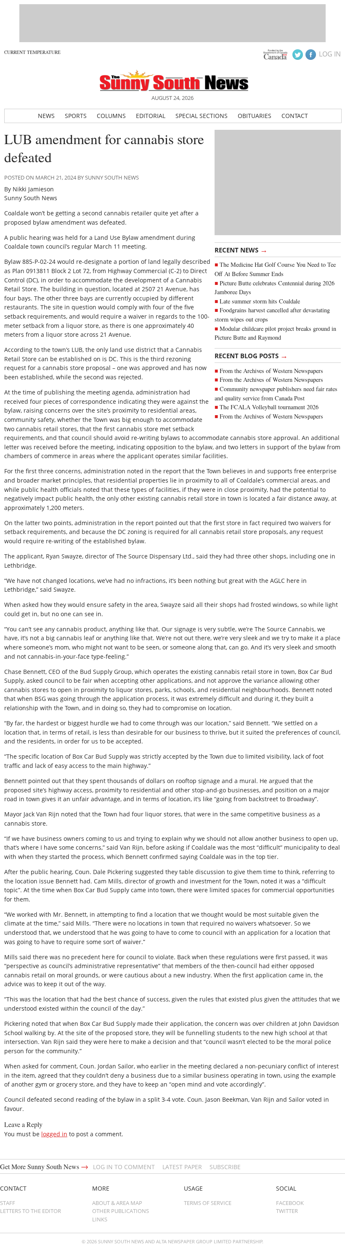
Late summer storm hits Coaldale (260, 301)
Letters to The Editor (30, 1211)
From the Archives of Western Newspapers (271, 371)
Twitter (287, 1211)
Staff (7, 1203)
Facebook (290, 1203)
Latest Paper (182, 1167)
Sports (76, 116)
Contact (294, 116)
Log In (330, 54)
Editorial (150, 116)
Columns (111, 116)
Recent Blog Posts (251, 355)
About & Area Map (117, 1203)
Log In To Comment (124, 1167)
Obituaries (254, 116)
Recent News (241, 249)
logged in (54, 1134)
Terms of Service (207, 1203)
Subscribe (225, 1167)
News (46, 116)
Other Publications (120, 1211)
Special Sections (201, 116)
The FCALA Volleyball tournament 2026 (269, 407)
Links (99, 1219)
